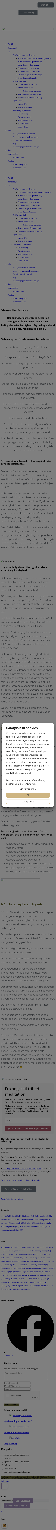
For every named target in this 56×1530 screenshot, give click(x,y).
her (33, 784)
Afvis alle (28, 801)
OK (28, 795)
